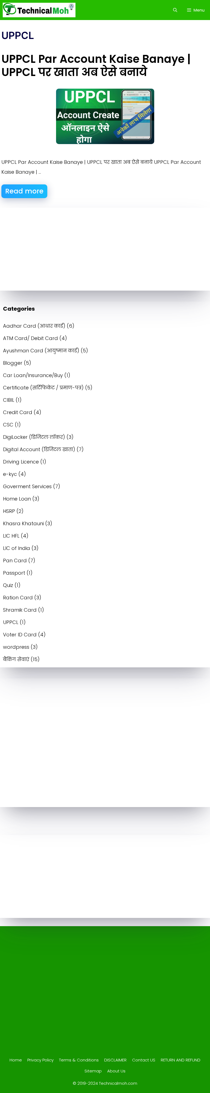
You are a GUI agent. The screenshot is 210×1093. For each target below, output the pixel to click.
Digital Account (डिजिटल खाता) (39, 449)
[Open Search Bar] (175, 10)
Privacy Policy (40, 1060)
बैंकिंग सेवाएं (16, 659)
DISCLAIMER (115, 1060)
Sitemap (93, 1071)
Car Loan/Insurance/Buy (33, 375)
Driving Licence (21, 461)
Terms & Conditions (79, 1060)
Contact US (143, 1060)
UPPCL (10, 622)
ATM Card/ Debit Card (30, 338)
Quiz (8, 585)
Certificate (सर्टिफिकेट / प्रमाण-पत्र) (43, 387)
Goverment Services (27, 486)
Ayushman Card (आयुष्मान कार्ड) (41, 350)
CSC (8, 424)
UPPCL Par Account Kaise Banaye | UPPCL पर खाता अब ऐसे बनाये (96, 65)
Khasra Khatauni (23, 523)
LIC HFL (11, 535)
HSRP (9, 511)
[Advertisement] (105, 249)
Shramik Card (20, 609)
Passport (14, 572)
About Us (116, 1071)
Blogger (12, 362)
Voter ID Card (20, 634)
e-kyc (10, 474)
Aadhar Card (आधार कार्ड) (34, 325)
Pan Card (15, 560)
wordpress (16, 647)
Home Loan (17, 498)
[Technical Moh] (39, 10)
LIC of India (16, 548)
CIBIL (8, 400)
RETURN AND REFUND (180, 1060)
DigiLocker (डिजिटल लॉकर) (34, 437)
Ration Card (18, 597)
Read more (24, 191)
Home (16, 1060)
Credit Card (17, 412)
